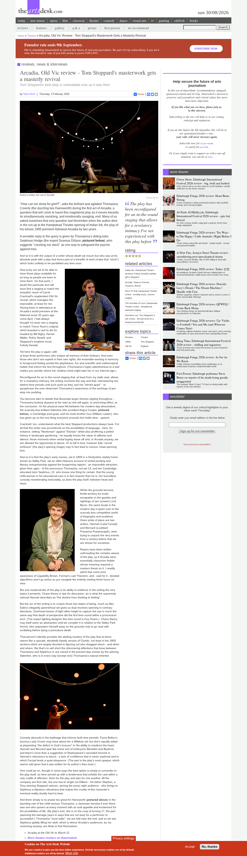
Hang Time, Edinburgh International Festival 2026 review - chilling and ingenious (204, 343)
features (41, 27)
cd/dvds (179, 20)
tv (152, 20)
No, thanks (209, 846)
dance (123, 20)
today (21, 20)
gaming (164, 20)
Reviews (129, 337)
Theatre (31, 35)
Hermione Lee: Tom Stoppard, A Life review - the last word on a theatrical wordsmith (140, 318)
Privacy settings (123, 838)
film (65, 20)
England (144, 346)
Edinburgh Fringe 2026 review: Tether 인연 (203, 269)
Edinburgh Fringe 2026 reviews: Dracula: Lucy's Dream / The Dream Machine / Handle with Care (202, 287)
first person (112, 27)
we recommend (138, 27)
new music (37, 20)
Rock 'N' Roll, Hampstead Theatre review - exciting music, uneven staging (141, 294)
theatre (94, 20)
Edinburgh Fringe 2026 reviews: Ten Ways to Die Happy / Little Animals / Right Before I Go (204, 236)
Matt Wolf (29, 93)
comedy (109, 20)
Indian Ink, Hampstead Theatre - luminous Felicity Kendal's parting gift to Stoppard (140, 273)
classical (79, 20)
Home (21, 35)
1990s (128, 342)
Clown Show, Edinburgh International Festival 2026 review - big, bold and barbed (203, 181)
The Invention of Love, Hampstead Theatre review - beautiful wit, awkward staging (141, 306)
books (194, 20)
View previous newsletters (197, 444)
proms (92, 27)
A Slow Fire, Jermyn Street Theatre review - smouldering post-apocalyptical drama (203, 254)
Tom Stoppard (147, 342)
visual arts (139, 20)
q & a (76, 27)
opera (54, 20)
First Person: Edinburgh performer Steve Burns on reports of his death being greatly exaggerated (202, 377)
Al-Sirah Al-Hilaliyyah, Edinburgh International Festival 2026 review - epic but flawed (203, 216)
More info (71, 853)
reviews (23, 27)
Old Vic (128, 346)
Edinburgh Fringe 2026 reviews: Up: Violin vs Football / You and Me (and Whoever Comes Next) (203, 324)
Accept (190, 846)
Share (141, 94)
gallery (59, 27)
